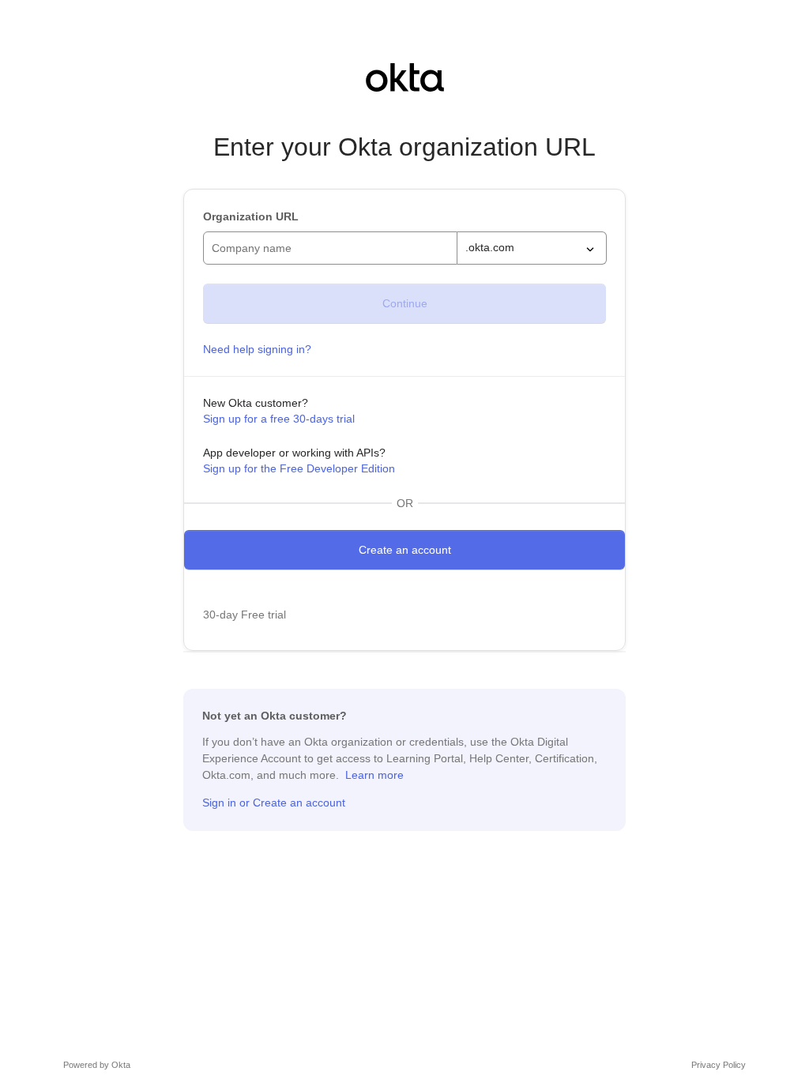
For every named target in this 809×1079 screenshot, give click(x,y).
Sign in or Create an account (273, 802)
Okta (120, 1065)
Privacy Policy (718, 1065)
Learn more (374, 775)
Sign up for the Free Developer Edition (299, 468)
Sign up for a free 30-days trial (279, 418)
